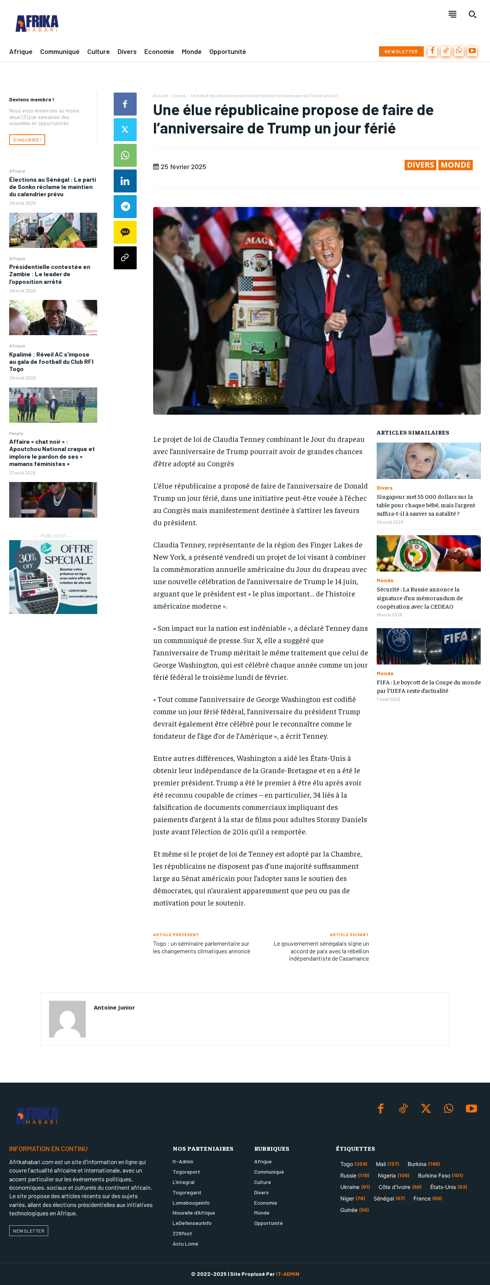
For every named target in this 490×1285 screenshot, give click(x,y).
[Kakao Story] (125, 232)
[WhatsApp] (459, 51)
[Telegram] (125, 206)
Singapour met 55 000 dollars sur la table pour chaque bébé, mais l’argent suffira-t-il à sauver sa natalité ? (426, 504)
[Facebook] (432, 51)
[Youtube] (472, 51)
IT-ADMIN (287, 1273)
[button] (472, 14)
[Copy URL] (125, 257)
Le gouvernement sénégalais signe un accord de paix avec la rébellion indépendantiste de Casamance (321, 950)
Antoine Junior (114, 1007)
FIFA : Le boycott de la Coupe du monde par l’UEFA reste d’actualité (429, 686)
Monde (455, 165)
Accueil (160, 95)
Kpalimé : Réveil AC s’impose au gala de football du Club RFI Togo (51, 361)
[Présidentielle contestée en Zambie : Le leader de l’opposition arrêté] (53, 317)
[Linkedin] (125, 180)
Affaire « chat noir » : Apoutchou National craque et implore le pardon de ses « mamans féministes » (52, 452)
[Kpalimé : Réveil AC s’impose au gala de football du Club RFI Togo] (53, 405)
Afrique (17, 170)
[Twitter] (125, 129)
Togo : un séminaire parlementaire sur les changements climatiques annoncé (201, 947)
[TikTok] (446, 51)
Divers (179, 95)
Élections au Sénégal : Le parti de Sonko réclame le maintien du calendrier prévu (52, 186)
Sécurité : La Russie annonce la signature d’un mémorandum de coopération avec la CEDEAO (420, 597)
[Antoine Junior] (67, 1019)
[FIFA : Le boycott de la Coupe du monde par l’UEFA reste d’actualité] (429, 646)
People (16, 433)
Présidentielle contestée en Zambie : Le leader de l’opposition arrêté (49, 274)
